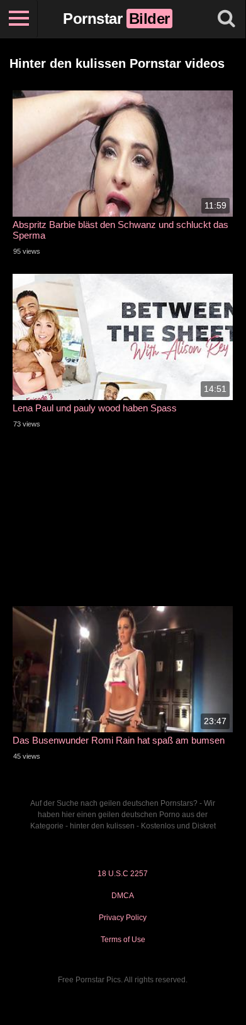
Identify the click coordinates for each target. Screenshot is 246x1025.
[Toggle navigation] (19, 19)
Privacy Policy (123, 917)
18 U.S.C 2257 (123, 873)
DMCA (122, 895)
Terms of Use (123, 939)
